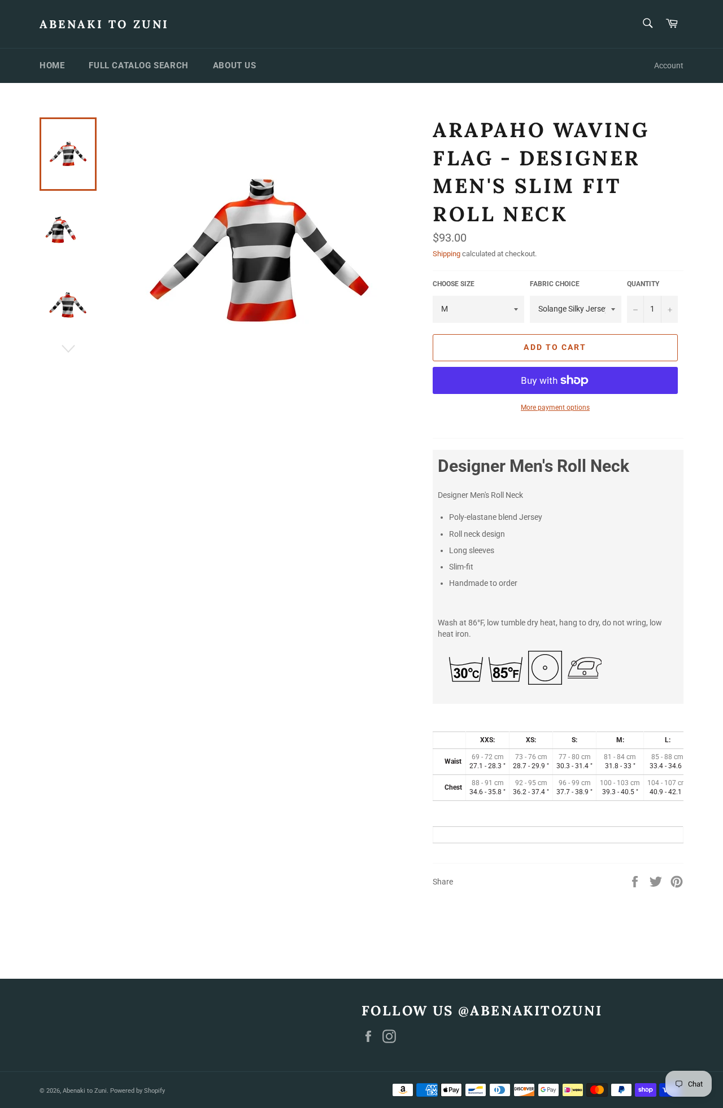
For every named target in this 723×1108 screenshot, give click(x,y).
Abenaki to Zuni (104, 24)
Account (668, 65)
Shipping (446, 253)
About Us (234, 65)
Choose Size (453, 284)
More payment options (555, 407)
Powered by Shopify (137, 1090)
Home (52, 65)
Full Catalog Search (138, 65)
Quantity (643, 284)
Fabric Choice (555, 284)
